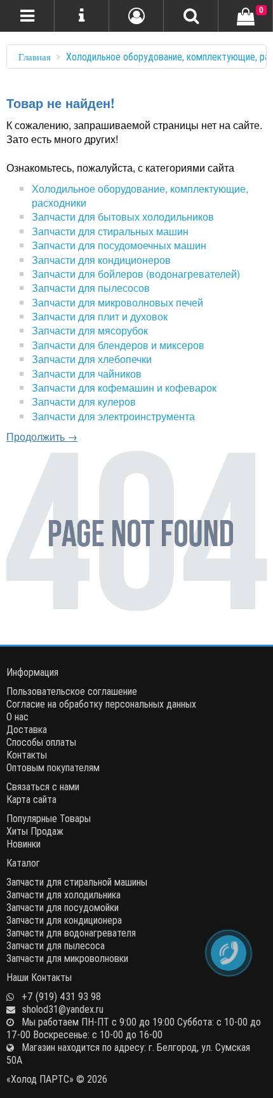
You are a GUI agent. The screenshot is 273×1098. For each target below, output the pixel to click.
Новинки (23, 843)
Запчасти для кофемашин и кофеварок (124, 387)
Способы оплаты (41, 742)
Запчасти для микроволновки (67, 958)
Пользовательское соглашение (71, 691)
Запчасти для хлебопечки (92, 359)
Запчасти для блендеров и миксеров (118, 345)
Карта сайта (31, 799)
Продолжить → (41, 436)
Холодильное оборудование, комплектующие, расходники (140, 195)
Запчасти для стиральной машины (76, 881)
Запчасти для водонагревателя (71, 932)
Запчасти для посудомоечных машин (119, 245)
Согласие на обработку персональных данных (101, 703)
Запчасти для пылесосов (91, 287)
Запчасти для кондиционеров (101, 259)
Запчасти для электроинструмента (113, 416)
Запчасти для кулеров (84, 401)
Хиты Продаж (34, 831)
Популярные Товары (48, 818)
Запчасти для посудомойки (62, 907)
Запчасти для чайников (87, 373)
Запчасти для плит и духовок (100, 316)
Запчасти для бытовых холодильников (123, 216)
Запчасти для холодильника (63, 894)
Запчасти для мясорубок (90, 330)
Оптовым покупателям (53, 767)
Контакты (26, 754)
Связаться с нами (42, 786)
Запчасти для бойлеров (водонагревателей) (136, 273)
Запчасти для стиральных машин (110, 231)
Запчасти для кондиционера (64, 920)
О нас (17, 716)
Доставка (26, 729)
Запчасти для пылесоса (55, 945)
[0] (246, 17)
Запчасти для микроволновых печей (117, 302)
